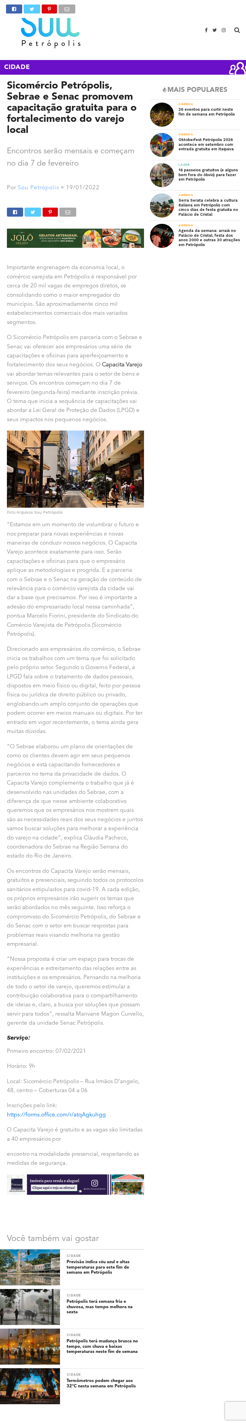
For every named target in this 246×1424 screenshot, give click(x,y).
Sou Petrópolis (38, 188)
